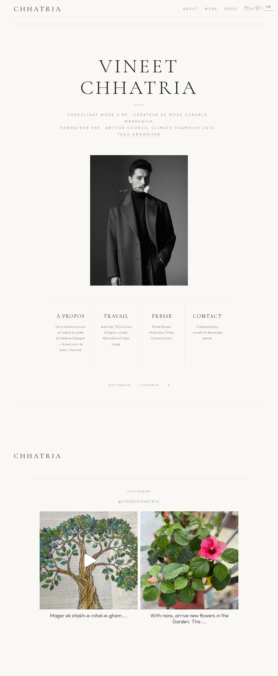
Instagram (119, 385)
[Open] (89, 560)
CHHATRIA (38, 9)
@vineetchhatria (139, 501)
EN (246, 7)
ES (257, 7)
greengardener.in (87, 517)
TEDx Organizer (139, 134)
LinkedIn (149, 385)
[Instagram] (131, 602)
